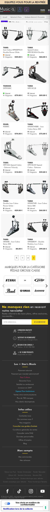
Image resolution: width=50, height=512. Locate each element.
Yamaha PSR (37, 475)
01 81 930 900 (29, 347)
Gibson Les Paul (10, 472)
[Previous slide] (3, 285)
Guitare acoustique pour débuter (14, 482)
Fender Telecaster (39, 472)
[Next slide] (46, 285)
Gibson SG (12, 475)
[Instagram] (31, 491)
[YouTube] (42, 491)
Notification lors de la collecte (18, 509)
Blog (25, 443)
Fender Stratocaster (24, 472)
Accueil (5, 17)
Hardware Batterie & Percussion (35, 17)
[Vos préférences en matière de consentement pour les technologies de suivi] (45, 507)
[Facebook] (7, 491)
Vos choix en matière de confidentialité (28, 503)
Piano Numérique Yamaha (37, 482)
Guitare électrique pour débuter (31, 478)
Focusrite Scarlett (13, 478)
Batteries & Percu (16, 17)
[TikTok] (19, 491)
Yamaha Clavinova (24, 475)
